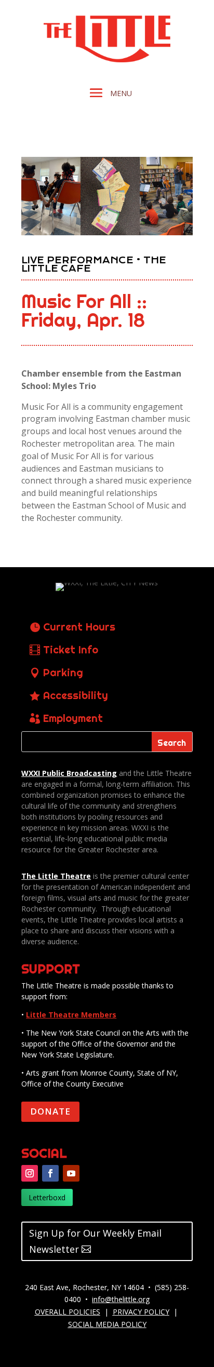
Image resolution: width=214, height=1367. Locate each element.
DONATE (50, 1111)
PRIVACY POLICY (141, 1312)
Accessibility (75, 695)
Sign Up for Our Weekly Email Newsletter (95, 1241)
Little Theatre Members (71, 1015)
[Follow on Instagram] (29, 1173)
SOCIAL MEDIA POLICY (107, 1324)
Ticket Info (70, 649)
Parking (63, 672)
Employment (73, 718)
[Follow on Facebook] (50, 1173)
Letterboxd (47, 1197)
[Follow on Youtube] (71, 1173)
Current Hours (79, 626)
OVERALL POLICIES (67, 1312)
